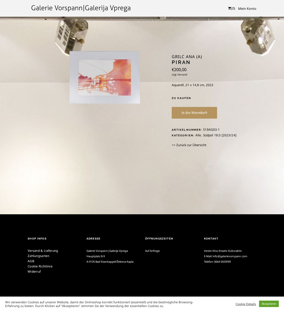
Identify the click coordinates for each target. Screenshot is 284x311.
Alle (198, 135)
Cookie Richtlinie (40, 266)
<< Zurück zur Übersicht (189, 145)
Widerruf (34, 271)
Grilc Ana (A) (187, 56)
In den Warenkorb (194, 112)
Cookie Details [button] (246, 304)
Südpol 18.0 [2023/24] (219, 135)
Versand (182, 74)
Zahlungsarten (38, 256)
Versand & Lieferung (43, 250)
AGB (31, 261)
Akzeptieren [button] (269, 304)
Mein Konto (247, 8)
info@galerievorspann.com (230, 256)
